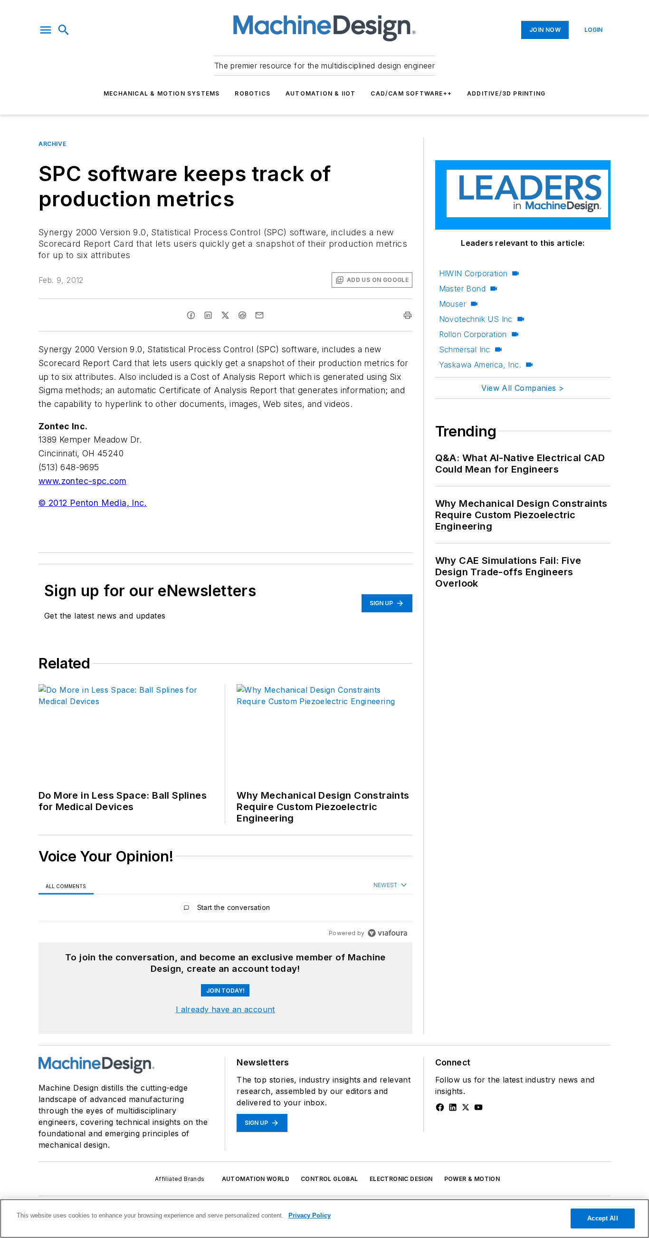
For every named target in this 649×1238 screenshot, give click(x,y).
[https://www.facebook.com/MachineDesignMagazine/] (440, 1107)
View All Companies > (522, 388)
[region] (225, 909)
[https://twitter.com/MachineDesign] (465, 1107)
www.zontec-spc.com (82, 481)
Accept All (602, 1218)
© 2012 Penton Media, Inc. (92, 503)
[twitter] (225, 315)
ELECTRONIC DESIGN (401, 1178)
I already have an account (225, 1009)
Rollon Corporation (473, 334)
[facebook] (191, 315)
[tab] (66, 886)
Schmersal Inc (464, 349)
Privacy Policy (309, 1215)
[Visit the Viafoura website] (387, 933)
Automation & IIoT (320, 93)
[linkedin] (208, 315)
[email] (259, 315)
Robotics (252, 93)
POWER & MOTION (472, 1178)
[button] (45, 30)
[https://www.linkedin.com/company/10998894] (453, 1107)
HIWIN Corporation (473, 273)
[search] (64, 30)
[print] (407, 315)
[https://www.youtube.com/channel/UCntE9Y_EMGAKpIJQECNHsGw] (478, 1107)
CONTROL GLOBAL (329, 1178)
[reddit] (242, 315)
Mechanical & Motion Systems (162, 93)
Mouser (452, 304)
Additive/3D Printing (506, 93)
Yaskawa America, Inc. (480, 364)
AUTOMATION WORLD (255, 1178)
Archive (52, 143)
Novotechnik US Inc (476, 319)
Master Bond (462, 288)
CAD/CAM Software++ (411, 93)
